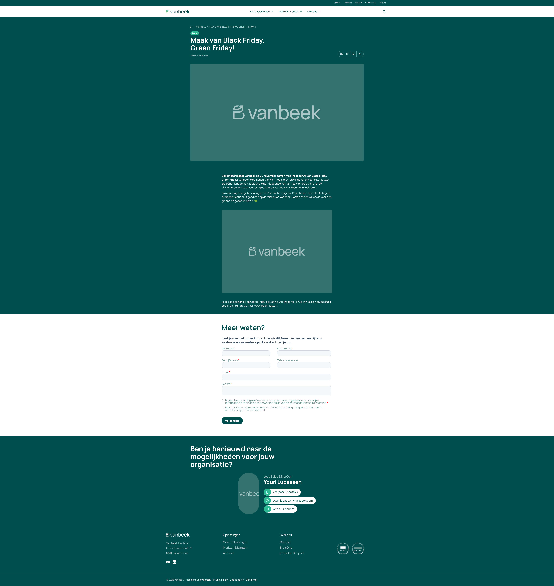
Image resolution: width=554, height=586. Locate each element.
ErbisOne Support (292, 553)
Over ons (312, 11)
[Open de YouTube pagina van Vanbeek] (168, 562)
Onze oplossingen (260, 11)
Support (358, 3)
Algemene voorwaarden (198, 579)
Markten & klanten (288, 11)
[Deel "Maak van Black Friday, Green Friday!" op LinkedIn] (353, 54)
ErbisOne (382, 3)
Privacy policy (220, 579)
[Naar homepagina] (178, 11)
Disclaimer (251, 579)
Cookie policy (237, 579)
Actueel (201, 26)
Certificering (370, 3)
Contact (337, 3)
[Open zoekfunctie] (384, 11)
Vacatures (348, 3)
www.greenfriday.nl (265, 305)
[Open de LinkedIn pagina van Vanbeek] (174, 562)
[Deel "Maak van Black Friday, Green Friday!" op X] (359, 54)
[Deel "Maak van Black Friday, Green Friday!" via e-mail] (342, 54)
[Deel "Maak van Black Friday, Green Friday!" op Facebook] (348, 54)
